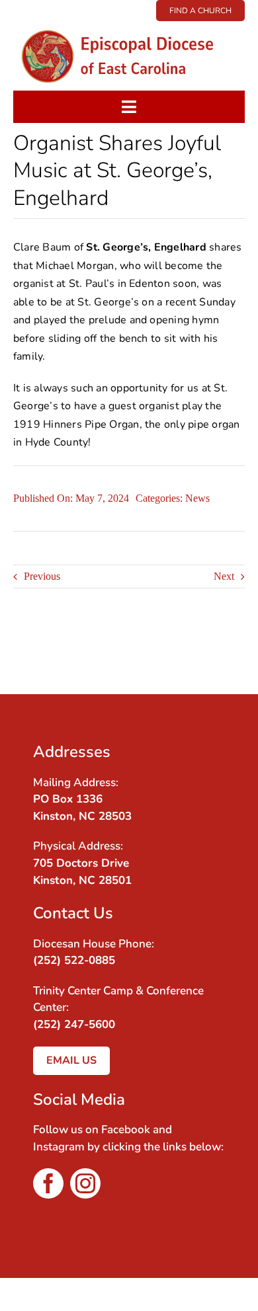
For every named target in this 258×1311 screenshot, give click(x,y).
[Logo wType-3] (128, 26)
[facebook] (48, 1183)
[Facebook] (217, 642)
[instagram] (85, 1183)
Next (224, 576)
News (197, 498)
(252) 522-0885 (74, 960)
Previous (42, 576)
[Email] (217, 660)
